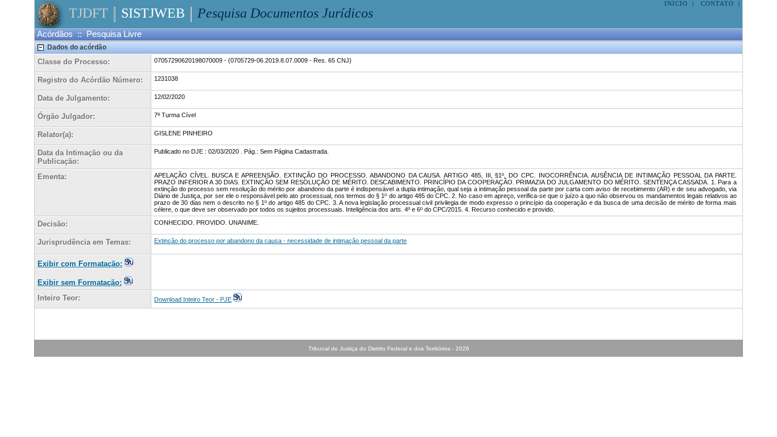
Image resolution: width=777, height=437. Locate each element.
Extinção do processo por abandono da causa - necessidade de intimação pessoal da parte (280, 240)
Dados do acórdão (76, 47)
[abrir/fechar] (41, 47)
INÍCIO (676, 3)
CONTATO (717, 3)
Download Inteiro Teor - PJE (193, 299)
